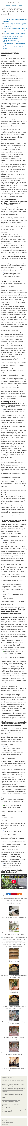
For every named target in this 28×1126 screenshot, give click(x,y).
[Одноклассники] (19, 894)
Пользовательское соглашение (11, 1120)
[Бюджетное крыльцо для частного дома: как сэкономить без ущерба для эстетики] (14, 931)
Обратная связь (5, 1124)
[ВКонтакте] (8, 894)
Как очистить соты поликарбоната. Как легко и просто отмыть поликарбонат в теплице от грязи (15, 29)
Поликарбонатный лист (9, 891)
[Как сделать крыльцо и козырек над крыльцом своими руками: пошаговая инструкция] (14, 915)
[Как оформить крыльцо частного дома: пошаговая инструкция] (14, 1035)
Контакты (3, 1120)
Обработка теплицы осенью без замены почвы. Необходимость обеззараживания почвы (14, 43)
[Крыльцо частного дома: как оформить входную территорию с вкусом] (14, 973)
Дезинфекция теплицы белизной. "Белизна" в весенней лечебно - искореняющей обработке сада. (14, 24)
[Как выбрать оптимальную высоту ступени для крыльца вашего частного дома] (14, 1066)
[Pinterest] (14, 894)
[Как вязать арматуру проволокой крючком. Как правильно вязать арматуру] (14, 900)
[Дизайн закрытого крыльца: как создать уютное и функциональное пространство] (14, 1051)
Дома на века (14, 2)
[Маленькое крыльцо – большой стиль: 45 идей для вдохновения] (14, 1020)
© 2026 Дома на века (5, 1118)
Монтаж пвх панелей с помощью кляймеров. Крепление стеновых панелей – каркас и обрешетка (13, 1090)
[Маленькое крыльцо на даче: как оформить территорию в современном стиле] (14, 1004)
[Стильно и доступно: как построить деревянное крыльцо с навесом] (14, 958)
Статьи (20, 5)
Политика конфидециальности (7, 1122)
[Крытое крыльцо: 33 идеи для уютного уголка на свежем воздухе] (14, 989)
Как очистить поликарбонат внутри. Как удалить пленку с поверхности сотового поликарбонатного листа (13, 38)
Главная (8, 5)
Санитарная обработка (18, 891)
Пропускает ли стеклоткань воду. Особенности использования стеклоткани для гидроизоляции (14, 1105)
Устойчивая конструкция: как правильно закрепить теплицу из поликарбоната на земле (12, 1096)
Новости (14, 5)
